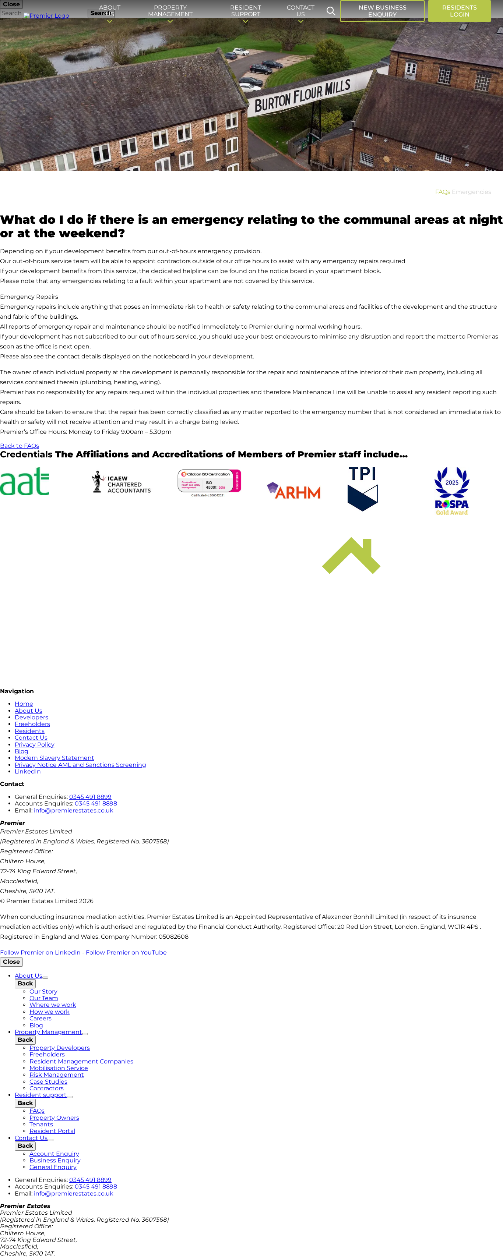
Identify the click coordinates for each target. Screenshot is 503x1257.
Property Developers (59, 1047)
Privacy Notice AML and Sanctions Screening (80, 764)
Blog (21, 751)
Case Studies (48, 1081)
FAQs (442, 191)
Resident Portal (52, 1130)
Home (24, 703)
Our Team (43, 998)
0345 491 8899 (90, 796)
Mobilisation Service (58, 1068)
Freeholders (32, 723)
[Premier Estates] (47, 17)
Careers (40, 1018)
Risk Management (56, 1074)
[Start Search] (331, 11)
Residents (30, 730)
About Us (28, 710)
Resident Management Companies (81, 1061)
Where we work (52, 1004)
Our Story (43, 991)
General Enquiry (53, 1167)
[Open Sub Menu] (45, 978)
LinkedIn (28, 771)
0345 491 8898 (96, 803)
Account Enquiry (54, 1153)
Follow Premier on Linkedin (40, 952)
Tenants (41, 1124)
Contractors (46, 1088)
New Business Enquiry (383, 11)
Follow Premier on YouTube (126, 952)
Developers (31, 717)
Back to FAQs (19, 445)
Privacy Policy (34, 744)
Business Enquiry (55, 1160)
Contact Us (31, 737)
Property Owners (54, 1117)
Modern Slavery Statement (54, 757)
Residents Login (459, 11)
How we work (49, 1011)
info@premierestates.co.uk (73, 810)
